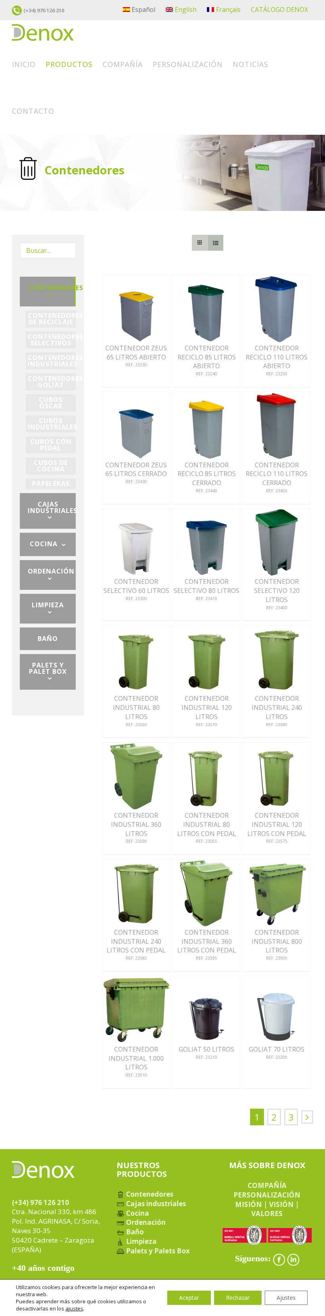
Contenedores (148, 1194)
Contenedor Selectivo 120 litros (277, 590)
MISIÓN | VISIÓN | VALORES (267, 1209)
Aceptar (189, 1297)
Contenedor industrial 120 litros (207, 707)
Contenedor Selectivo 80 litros (206, 586)
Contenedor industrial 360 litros (136, 824)
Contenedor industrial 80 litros (136, 707)
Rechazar (238, 1297)
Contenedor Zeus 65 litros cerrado (136, 469)
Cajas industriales (155, 1203)
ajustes (74, 1308)
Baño (134, 1231)
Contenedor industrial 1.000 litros (136, 1058)
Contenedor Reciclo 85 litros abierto (207, 357)
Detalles (136, 310)
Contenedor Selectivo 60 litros (136, 586)
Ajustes (286, 1297)
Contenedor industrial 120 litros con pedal (276, 824)
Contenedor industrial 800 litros (277, 941)
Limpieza (140, 1241)
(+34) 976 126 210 (43, 10)
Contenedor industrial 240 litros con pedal (136, 941)
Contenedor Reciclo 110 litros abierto (277, 357)
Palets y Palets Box (157, 1250)
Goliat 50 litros (206, 1049)
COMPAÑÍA (267, 1185)
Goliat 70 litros (276, 1049)
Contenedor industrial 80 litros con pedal (206, 824)
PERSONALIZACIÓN (266, 1194)
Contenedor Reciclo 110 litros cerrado (277, 474)
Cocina (136, 1213)
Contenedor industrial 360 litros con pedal (206, 941)
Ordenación (145, 1222)
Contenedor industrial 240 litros (277, 707)
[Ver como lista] (215, 243)
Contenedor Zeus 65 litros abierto (136, 353)
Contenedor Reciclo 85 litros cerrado (207, 474)
